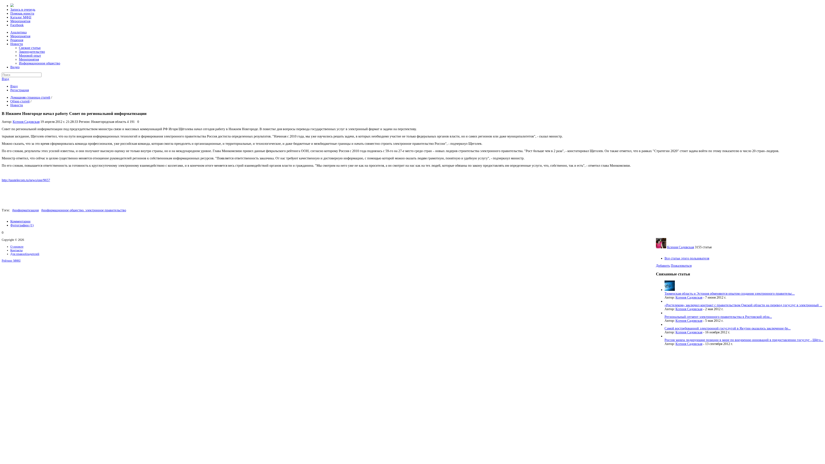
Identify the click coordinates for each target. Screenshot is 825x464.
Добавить (663, 265)
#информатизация (25, 210)
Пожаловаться (681, 265)
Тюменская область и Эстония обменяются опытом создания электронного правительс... (730, 293)
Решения (16, 40)
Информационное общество (39, 63)
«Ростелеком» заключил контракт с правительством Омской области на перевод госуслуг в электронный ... (743, 305)
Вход (5, 79)
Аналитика (18, 32)
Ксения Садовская (26, 122)
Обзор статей (20, 101)
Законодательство (32, 51)
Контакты (16, 250)
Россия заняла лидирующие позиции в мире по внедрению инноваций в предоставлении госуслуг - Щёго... (744, 340)
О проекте (16, 246)
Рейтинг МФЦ (11, 260)
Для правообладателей (24, 254)
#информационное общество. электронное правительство (83, 210)
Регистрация (19, 90)
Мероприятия (20, 36)
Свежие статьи (30, 48)
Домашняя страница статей (30, 97)
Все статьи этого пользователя (687, 258)
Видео (15, 67)
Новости (16, 44)
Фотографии (22, 225)
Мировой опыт (30, 55)
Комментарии (20, 221)
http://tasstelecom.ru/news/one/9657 (26, 180)
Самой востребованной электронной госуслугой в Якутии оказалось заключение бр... (728, 328)
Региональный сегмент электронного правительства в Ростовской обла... (718, 317)
